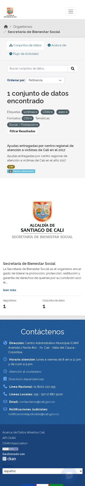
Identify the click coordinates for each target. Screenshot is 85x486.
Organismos (22, 27)
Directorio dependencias (26, 379)
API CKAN (9, 438)
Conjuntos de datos (27, 45)
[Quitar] (36, 112)
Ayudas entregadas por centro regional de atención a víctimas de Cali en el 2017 (40, 148)
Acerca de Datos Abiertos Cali (23, 432)
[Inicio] (6, 27)
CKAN (9, 459)
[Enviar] (73, 68)
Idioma (7, 466)
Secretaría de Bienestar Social (34, 32)
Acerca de (58, 45)
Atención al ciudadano (25, 371)
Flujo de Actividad (25, 54)
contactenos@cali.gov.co (37, 402)
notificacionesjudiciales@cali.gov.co (33, 414)
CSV (10, 166)
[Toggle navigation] (70, 11)
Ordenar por (16, 80)
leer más (9, 290)
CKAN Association (14, 443)
